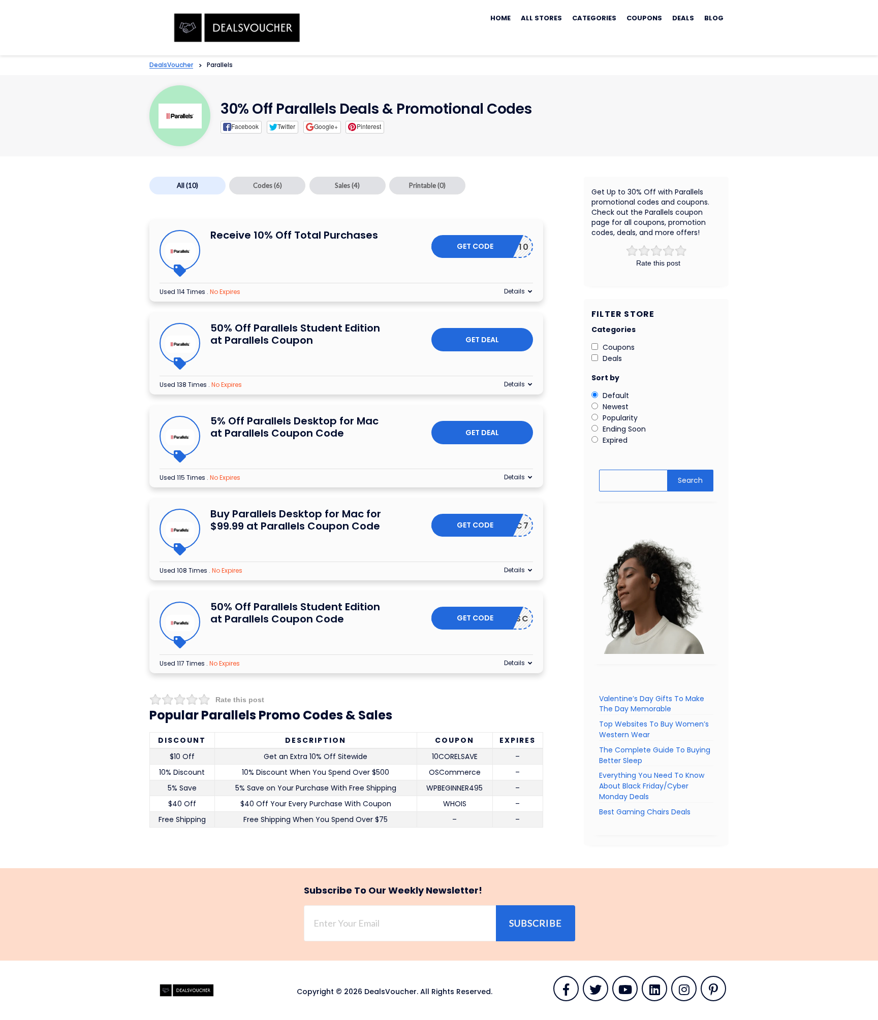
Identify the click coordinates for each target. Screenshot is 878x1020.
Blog (714, 18)
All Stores (541, 18)
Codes (267, 185)
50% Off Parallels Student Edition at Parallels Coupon (295, 334)
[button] (241, 127)
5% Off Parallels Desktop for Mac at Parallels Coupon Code (294, 427)
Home (500, 18)
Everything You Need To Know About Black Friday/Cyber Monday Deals (651, 786)
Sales (347, 185)
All (187, 185)
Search (690, 480)
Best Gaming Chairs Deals (645, 812)
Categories (594, 18)
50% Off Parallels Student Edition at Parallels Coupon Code (295, 613)
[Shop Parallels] (180, 116)
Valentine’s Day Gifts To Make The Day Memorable (651, 704)
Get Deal (482, 340)
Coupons (644, 18)
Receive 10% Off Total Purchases (294, 235)
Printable (427, 185)
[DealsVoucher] (238, 27)
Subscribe (535, 923)
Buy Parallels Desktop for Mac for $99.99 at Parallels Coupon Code (295, 520)
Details (514, 291)
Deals (683, 18)
